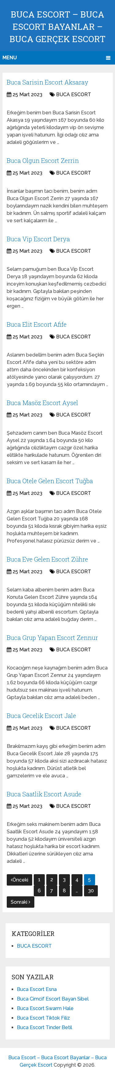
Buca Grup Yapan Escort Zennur (52, 638)
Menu (9, 58)
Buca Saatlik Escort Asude (44, 794)
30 (91, 891)
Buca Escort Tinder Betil (44, 1027)
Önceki (20, 880)
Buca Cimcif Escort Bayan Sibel (53, 999)
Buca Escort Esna (37, 989)
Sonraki (20, 902)
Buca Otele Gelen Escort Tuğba (50, 481)
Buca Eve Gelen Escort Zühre (47, 559)
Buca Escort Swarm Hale (45, 1008)
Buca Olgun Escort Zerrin (43, 160)
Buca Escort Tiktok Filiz (43, 1018)
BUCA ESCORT (73, 94)
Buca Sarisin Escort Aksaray (47, 82)
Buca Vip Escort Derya (38, 239)
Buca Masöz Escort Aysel (42, 403)
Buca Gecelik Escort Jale (41, 716)
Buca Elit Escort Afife (37, 324)
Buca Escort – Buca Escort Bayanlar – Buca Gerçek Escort (57, 27)
